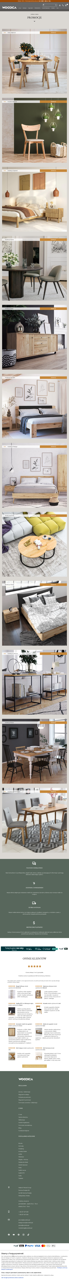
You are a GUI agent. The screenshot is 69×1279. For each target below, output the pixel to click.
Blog (20, 1128)
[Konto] (60, 5)
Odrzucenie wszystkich (47, 1276)
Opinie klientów (23, 1117)
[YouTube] (14, 1234)
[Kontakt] (63, 5)
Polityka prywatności (25, 1097)
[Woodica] (9, 7)
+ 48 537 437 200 (23, 1212)
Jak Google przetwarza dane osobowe (12, 1269)
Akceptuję (61, 1276)
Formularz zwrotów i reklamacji (28, 1102)
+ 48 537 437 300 (23, 1214)
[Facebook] (9, 1234)
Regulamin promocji (25, 1100)
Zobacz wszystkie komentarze (34, 1066)
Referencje (22, 1120)
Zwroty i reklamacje (24, 1092)
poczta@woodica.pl (24, 1220)
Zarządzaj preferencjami (9, 1276)
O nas (20, 1114)
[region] (34, 1260)
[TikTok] (28, 1234)
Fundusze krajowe (24, 1130)
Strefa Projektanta (24, 1122)
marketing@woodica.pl (25, 1228)
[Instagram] (23, 1234)
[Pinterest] (19, 1234)
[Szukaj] (56, 5)
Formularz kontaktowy (25, 1125)
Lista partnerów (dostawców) (10, 1271)
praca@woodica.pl (24, 1225)
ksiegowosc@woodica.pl (26, 1222)
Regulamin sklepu (24, 1094)
